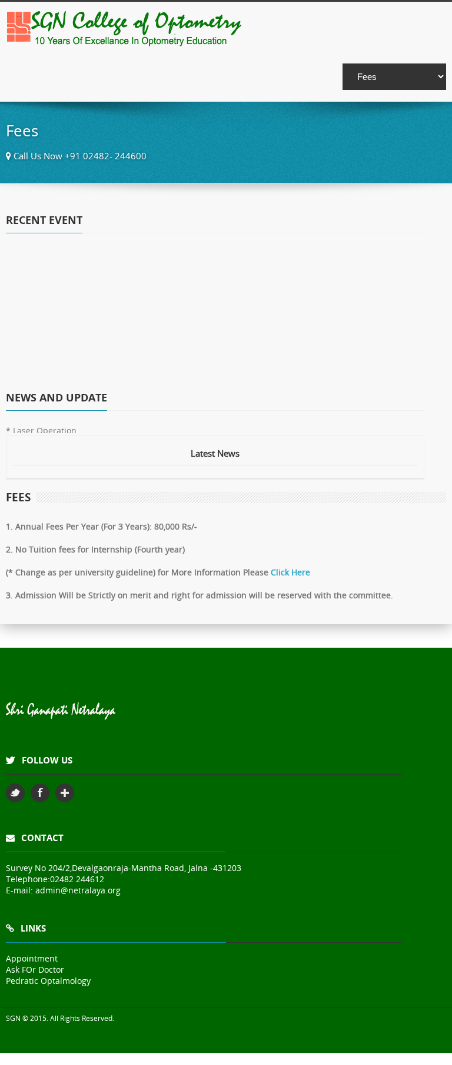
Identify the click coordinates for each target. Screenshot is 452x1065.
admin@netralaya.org (78, 890)
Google (64, 792)
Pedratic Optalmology (48, 980)
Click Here (290, 572)
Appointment (32, 958)
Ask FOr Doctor (35, 969)
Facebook (40, 792)
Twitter (15, 792)
